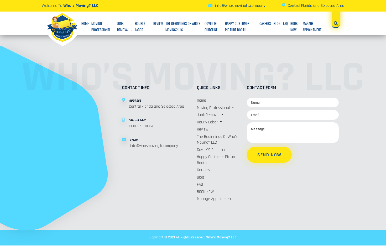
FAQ (285, 23)
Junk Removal (208, 114)
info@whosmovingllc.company (240, 5)
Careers (265, 23)
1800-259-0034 (140, 126)
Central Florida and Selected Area (316, 5)
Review (158, 23)
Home (85, 23)
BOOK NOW (205, 191)
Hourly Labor (208, 122)
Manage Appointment (214, 198)
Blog (277, 23)
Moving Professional (214, 107)
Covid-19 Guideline (211, 149)
